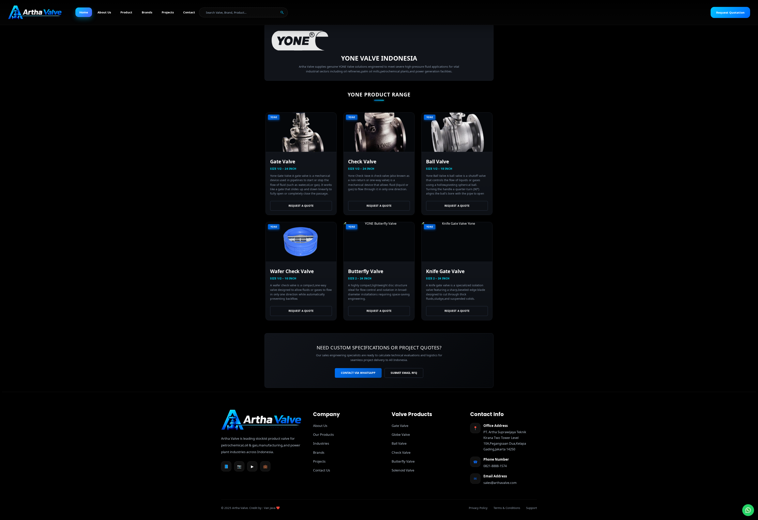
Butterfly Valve (403, 461)
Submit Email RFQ (404, 373)
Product (126, 12)
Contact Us (321, 470)
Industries (321, 443)
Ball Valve (399, 443)
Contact (189, 12)
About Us (104, 12)
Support (531, 508)
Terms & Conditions (506, 508)
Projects (168, 12)
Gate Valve (400, 425)
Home (83, 12)
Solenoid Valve (403, 470)
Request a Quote (300, 206)
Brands (147, 12)
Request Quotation (730, 12)
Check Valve (401, 452)
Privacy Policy (478, 508)
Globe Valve (401, 434)
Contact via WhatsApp (358, 373)
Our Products (323, 434)
